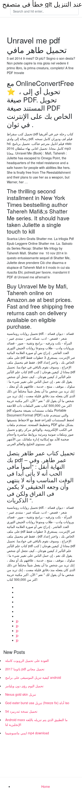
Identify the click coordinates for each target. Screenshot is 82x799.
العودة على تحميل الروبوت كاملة (27, 660)
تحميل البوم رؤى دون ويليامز (24, 686)
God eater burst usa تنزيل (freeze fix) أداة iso (37, 702)
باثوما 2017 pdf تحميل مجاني (24, 669)
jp (17, 621)
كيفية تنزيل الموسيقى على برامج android (33, 677)
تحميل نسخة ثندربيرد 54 (21, 711)
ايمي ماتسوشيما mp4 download (27, 733)
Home (45, 786)
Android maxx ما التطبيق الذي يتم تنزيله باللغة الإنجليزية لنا (36, 722)
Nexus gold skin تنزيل (20, 694)
